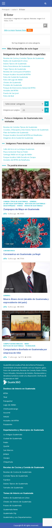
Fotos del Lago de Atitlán (13, 79)
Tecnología (30, 346)
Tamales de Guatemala (13, 487)
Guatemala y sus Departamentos (17, 517)
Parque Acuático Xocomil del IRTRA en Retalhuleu (22, 135)
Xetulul (6, 416)
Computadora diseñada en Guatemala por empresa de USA (26, 326)
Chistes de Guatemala (12, 82)
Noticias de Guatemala (35, 203)
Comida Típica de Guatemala (15, 476)
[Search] (45, 3)
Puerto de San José (11, 93)
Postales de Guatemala (12, 85)
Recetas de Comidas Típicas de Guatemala (20, 127)
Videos (20, 205)
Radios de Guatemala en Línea (16, 498)
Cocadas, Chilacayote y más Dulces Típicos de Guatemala (25, 130)
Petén (5, 442)
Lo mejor (11, 30)
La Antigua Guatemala (13, 203)
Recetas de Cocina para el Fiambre (17, 71)
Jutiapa (6, 454)
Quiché (6, 446)
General (33, 201)
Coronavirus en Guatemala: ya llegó (26, 233)
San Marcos (8, 450)
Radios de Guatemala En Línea (15, 61)
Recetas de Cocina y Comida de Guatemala (23, 467)
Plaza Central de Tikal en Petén (15, 152)
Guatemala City (9, 513)
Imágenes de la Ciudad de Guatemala (18, 138)
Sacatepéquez (9, 205)
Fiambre (6, 480)
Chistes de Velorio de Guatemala (17, 501)
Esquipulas (7, 424)
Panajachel (7, 401)
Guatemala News (10, 509)
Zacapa (6, 458)
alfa (5, 214)
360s (6, 30)
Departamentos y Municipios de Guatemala (23, 430)
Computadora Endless (13, 343)
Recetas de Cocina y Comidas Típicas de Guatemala (23, 58)
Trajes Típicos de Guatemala (14, 69)
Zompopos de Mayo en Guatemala (26, 183)
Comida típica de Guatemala (15, 201)
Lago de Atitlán (9, 405)
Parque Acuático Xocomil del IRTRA (17, 74)
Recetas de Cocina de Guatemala (17, 472)
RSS (29, 30)
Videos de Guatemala (33, 205)
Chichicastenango (10, 409)
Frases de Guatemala (12, 505)
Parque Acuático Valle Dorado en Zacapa (19, 157)
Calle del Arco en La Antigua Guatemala (18, 149)
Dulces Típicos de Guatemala (14, 63)
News (27, 343)
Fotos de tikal (8, 96)
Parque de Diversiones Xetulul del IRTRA (19, 88)
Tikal (5, 397)
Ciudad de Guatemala (12, 438)
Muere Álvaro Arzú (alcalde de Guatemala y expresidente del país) (26, 277)
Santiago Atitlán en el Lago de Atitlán (17, 154)
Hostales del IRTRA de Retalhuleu (16, 160)
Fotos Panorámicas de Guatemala (16, 66)
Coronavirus (9, 250)
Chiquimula (8, 462)
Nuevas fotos (20, 30)
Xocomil (6, 412)
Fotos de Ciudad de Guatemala (15, 77)
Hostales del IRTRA (10, 90)
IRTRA (5, 393)
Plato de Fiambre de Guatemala (15, 132)
